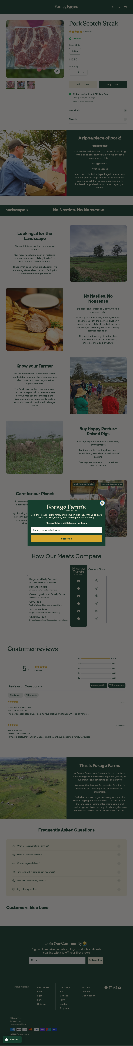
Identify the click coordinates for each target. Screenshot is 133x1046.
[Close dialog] (102, 503)
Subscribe (66, 538)
